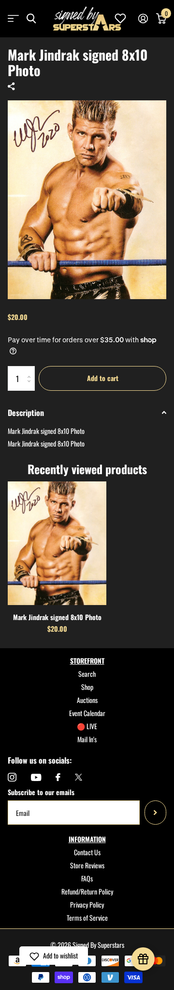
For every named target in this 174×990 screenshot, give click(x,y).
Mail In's (87, 739)
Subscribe (155, 812)
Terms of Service (87, 917)
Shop (87, 687)
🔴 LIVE (87, 726)
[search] (31, 19)
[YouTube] (36, 777)
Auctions (87, 700)
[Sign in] (143, 18)
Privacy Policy (87, 904)
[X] (78, 777)
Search (87, 674)
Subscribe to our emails (41, 792)
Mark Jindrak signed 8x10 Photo (57, 617)
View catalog (13, 19)
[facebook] (58, 777)
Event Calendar (87, 713)
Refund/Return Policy (87, 891)
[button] (53, 955)
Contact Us (87, 852)
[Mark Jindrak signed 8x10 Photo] (57, 543)
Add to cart (102, 378)
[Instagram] (12, 777)
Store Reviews (87, 865)
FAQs (87, 878)
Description (26, 412)
